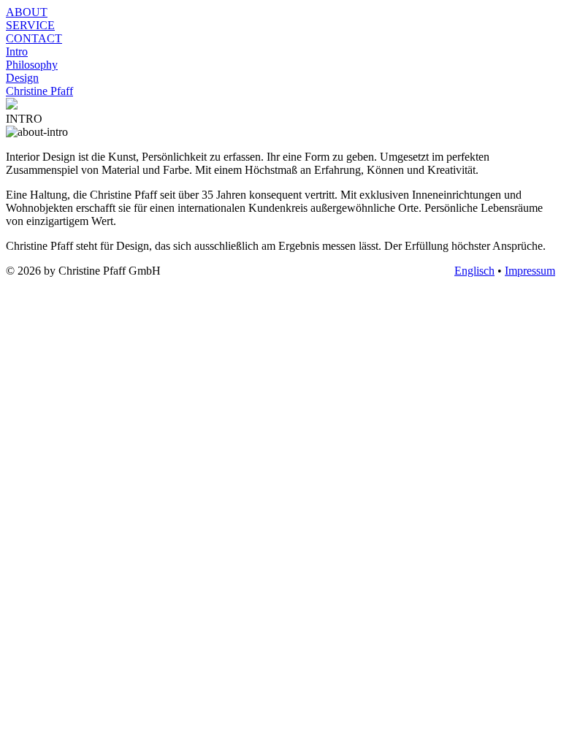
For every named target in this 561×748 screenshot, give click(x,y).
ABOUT (26, 12)
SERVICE (30, 25)
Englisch (474, 270)
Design (22, 78)
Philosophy (32, 64)
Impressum (530, 270)
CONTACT (34, 38)
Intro (17, 51)
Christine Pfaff (39, 91)
